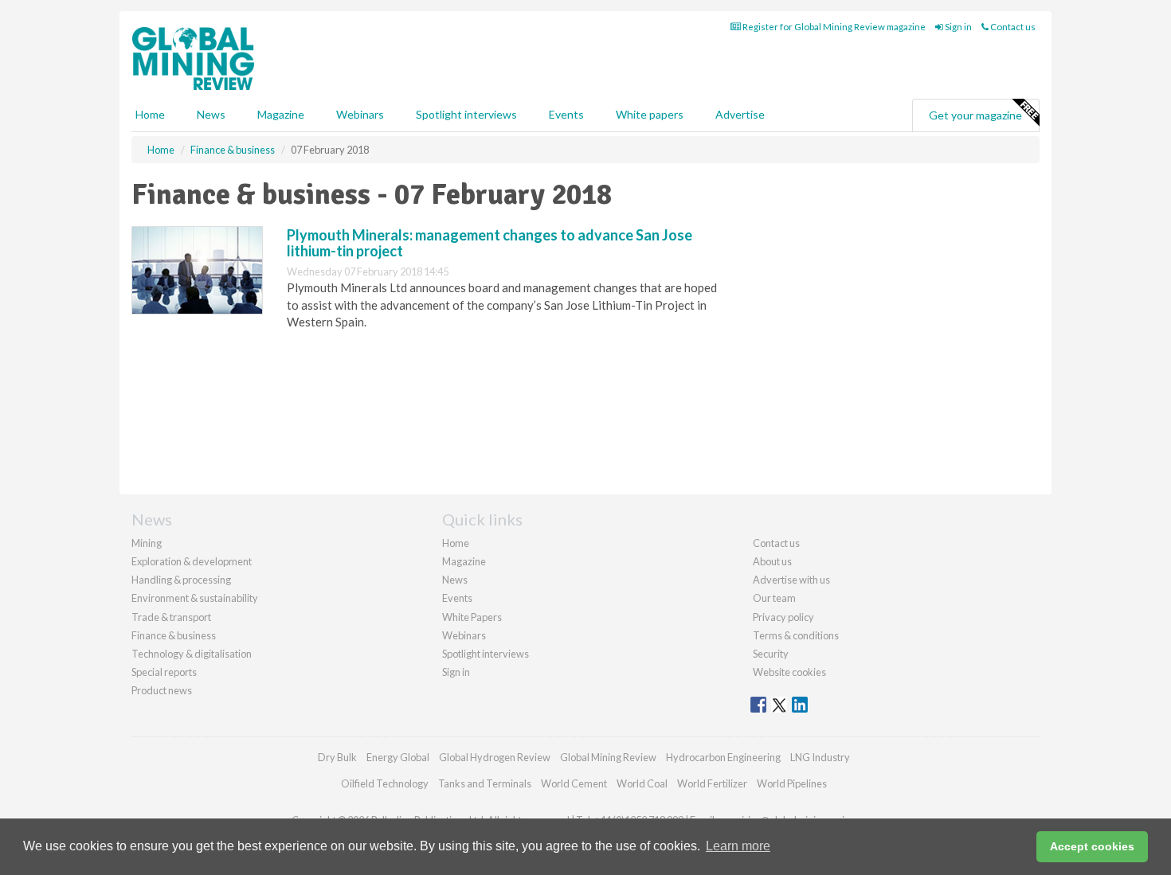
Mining (146, 543)
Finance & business (173, 635)
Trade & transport (171, 617)
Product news (161, 690)
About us (772, 561)
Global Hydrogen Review (494, 757)
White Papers (472, 617)
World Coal (642, 783)
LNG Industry (820, 757)
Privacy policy (783, 617)
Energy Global (397, 757)
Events (566, 114)
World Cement (574, 783)
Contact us (1012, 26)
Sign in (957, 26)
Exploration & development (191, 561)
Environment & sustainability (194, 598)
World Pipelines (792, 783)
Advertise (740, 114)
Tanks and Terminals (484, 783)
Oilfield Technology (385, 783)
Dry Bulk (337, 757)
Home (150, 114)
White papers (649, 114)
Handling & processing (181, 579)
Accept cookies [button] (1092, 846)
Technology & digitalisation (191, 653)
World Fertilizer (712, 783)
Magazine (280, 114)
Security (771, 653)
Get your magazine (975, 115)
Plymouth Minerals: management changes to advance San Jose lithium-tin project (489, 243)
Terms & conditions (796, 635)
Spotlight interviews (466, 114)
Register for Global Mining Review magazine (833, 26)
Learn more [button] (738, 846)
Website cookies (789, 672)
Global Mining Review (608, 757)
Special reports (164, 672)
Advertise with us (791, 579)
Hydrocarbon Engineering (723, 757)
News (455, 579)
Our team (774, 598)
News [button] (211, 114)
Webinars (360, 114)
